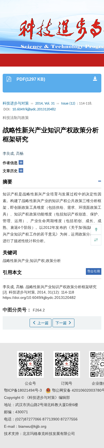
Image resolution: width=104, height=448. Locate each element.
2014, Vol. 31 (45, 104)
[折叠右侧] (96, 240)
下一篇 (61, 323)
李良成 (8, 153)
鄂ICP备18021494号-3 (23, 390)
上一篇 (42, 323)
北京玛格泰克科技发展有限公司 (49, 433)
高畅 (19, 153)
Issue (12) (68, 104)
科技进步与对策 (16, 104)
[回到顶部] (96, 229)
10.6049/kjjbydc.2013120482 (34, 109)
